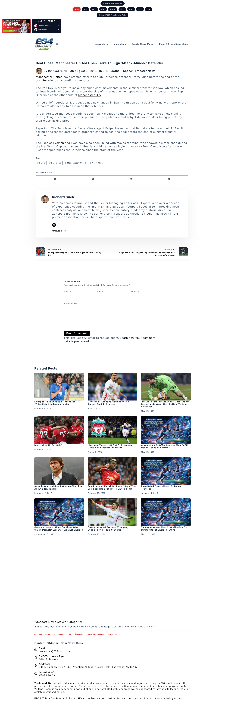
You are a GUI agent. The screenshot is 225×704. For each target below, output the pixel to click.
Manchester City (89, 95)
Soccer (128, 71)
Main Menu (120, 44)
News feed (50, 634)
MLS (140, 9)
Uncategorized (108, 626)
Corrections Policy (77, 634)
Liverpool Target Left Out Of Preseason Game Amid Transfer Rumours (110, 446)
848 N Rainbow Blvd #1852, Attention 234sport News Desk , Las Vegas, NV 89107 (88, 667)
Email (67, 291)
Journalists (101, 44)
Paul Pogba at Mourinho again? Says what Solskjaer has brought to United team (112, 487)
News (84, 626)
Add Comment (72, 303)
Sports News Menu (143, 44)
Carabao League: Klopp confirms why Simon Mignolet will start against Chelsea (58, 528)
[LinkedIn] (169, 179)
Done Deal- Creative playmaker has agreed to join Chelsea (108, 402)
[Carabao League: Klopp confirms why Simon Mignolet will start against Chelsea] (59, 512)
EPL (148, 9)
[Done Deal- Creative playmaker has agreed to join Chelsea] (112, 387)
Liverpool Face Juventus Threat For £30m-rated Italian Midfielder (54, 402)
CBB (131, 9)
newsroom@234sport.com (55, 651)
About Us (61, 634)
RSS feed (38, 634)
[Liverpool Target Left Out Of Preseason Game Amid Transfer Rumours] (112, 430)
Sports (93, 626)
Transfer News (145, 71)
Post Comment (76, 333)
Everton (58, 143)
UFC (146, 627)
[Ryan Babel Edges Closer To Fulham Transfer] (166, 471)
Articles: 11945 (59, 231)
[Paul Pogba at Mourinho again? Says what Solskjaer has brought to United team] (112, 471)
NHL (103, 9)
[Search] (57, 44)
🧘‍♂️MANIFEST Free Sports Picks (112, 15)
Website (134, 291)
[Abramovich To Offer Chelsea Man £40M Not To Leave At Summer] (166, 430)
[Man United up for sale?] (59, 430)
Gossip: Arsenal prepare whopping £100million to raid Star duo (108, 528)
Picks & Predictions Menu (173, 44)
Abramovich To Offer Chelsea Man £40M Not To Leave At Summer (164, 446)
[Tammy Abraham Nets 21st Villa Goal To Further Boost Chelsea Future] (166, 512)
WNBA (112, 9)
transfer (41, 80)
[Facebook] (55, 179)
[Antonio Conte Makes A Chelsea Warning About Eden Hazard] (59, 471)
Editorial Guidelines (96, 634)
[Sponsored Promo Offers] (16, 26)
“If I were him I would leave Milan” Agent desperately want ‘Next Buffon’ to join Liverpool (165, 404)
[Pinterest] (131, 179)
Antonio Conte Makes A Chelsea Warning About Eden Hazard (58, 487)
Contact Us (112, 634)
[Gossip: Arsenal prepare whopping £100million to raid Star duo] (112, 512)
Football (115, 71)
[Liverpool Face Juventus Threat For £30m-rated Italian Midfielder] (59, 387)
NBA (77, 9)
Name (101, 291)
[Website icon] (54, 225)
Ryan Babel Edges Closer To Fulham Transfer (161, 487)
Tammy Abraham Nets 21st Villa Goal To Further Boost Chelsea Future (164, 528)
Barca (41, 163)
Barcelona (55, 163)
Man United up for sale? (48, 445)
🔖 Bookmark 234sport (112, 3)
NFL (85, 9)
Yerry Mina (96, 163)
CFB (122, 9)
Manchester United (49, 77)
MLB (94, 9)
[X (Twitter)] (93, 179)
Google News (47, 675)
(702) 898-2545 (48, 659)
